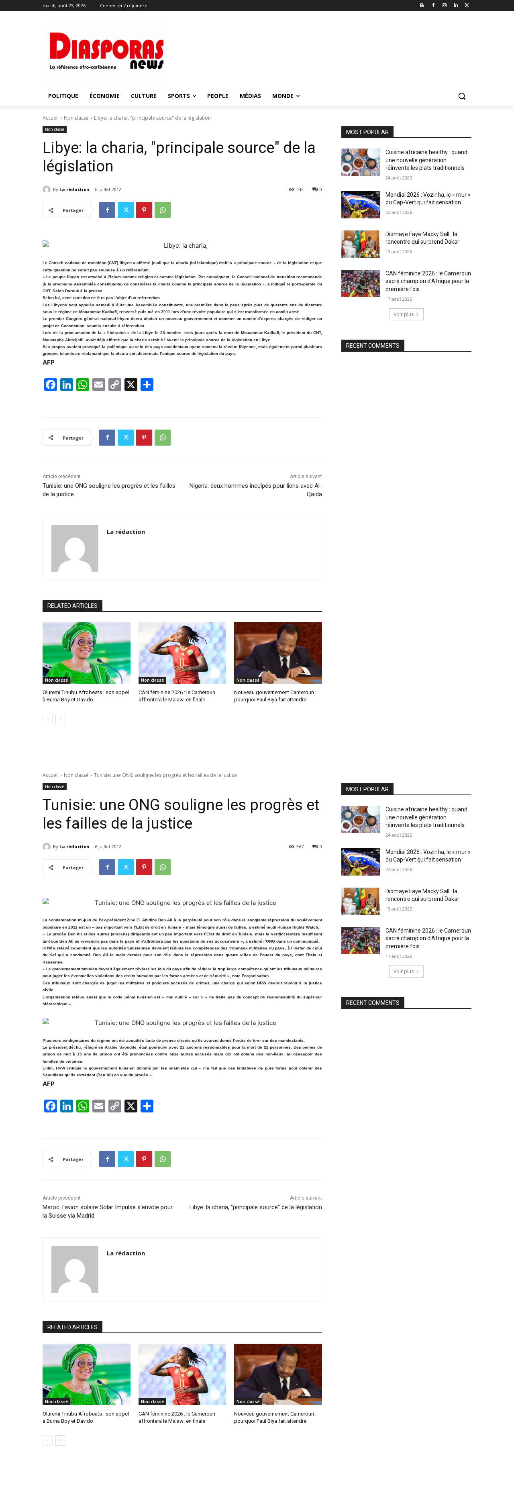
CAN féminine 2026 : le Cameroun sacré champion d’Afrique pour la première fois (428, 281)
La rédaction (74, 189)
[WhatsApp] (163, 210)
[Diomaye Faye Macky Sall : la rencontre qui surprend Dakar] (360, 244)
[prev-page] (48, 719)
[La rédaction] (48, 189)
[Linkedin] (455, 5)
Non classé (76, 117)
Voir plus (404, 314)
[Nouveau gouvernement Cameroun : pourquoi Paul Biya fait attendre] (278, 653)
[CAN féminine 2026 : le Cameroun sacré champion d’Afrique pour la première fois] (360, 283)
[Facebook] (433, 5)
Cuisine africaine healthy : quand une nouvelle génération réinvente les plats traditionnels (426, 160)
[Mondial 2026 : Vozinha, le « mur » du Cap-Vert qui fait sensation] (360, 204)
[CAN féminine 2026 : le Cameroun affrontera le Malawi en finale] (182, 653)
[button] (461, 96)
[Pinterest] (144, 210)
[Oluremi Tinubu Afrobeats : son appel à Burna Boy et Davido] (87, 653)
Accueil (51, 117)
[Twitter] (466, 5)
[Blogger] (422, 5)
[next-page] (60, 719)
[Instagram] (444, 5)
